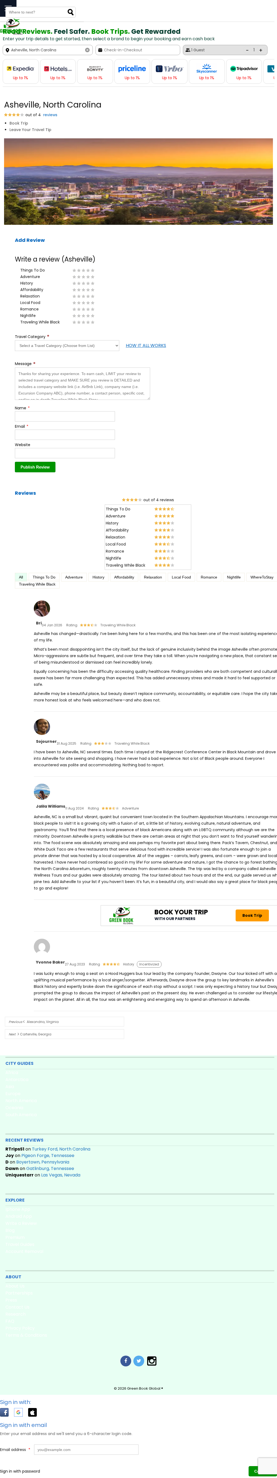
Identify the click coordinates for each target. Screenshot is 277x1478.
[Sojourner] (42, 735)
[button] (7, 1413)
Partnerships (19, 1293)
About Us (15, 1286)
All (21, 577)
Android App (18, 1216)
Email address (15, 1449)
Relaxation (153, 577)
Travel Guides (19, 1244)
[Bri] (42, 617)
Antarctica (16, 1079)
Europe (13, 1094)
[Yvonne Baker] (42, 955)
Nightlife (234, 577)
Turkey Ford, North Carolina (61, 1149)
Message (25, 363)
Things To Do (44, 577)
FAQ (9, 1321)
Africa (11, 1072)
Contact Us (17, 1307)
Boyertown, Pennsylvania (42, 1162)
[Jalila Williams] (42, 800)
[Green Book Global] (11, 33)
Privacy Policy (20, 1328)
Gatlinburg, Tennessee (50, 1168)
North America (21, 1101)
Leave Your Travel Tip (30, 129)
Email (21, 426)
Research (15, 1314)
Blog (10, 1230)
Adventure (74, 577)
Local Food (181, 577)
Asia (9, 1087)
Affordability (124, 577)
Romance (209, 577)
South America (21, 1115)
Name (22, 408)
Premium (15, 1237)
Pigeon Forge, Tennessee (47, 1155)
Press (11, 1300)
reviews (49, 115)
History (98, 577)
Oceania (14, 1108)
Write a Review (21, 1223)
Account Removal (24, 1251)
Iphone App (17, 1209)
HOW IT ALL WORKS (146, 345)
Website (22, 444)
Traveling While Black (37, 584)
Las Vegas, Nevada (60, 1175)
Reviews (25, 493)
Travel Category (32, 336)
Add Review (30, 240)
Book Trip (18, 123)
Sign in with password (20, 1471)
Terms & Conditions (26, 1335)
